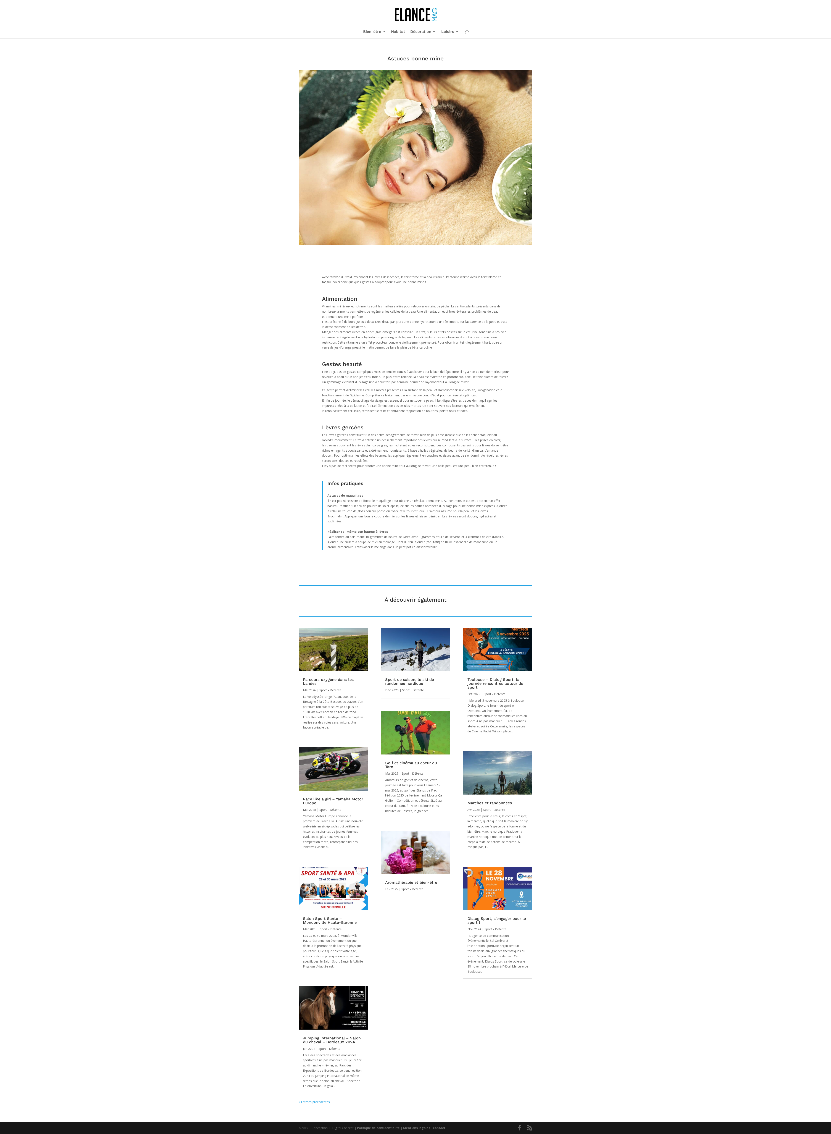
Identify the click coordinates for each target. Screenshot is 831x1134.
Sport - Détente (330, 690)
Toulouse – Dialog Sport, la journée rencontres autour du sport (495, 683)
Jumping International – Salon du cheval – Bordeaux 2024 (332, 1040)
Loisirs (447, 32)
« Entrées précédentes (314, 1102)
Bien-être (372, 32)
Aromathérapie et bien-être (411, 882)
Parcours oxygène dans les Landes (328, 681)
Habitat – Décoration (411, 32)
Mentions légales (416, 1128)
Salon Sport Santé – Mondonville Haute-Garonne (330, 920)
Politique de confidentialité (378, 1128)
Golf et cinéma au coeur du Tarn (411, 765)
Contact (439, 1128)
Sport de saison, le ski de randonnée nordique (409, 681)
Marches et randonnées (489, 803)
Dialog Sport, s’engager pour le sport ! (496, 920)
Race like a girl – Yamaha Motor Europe (333, 801)
